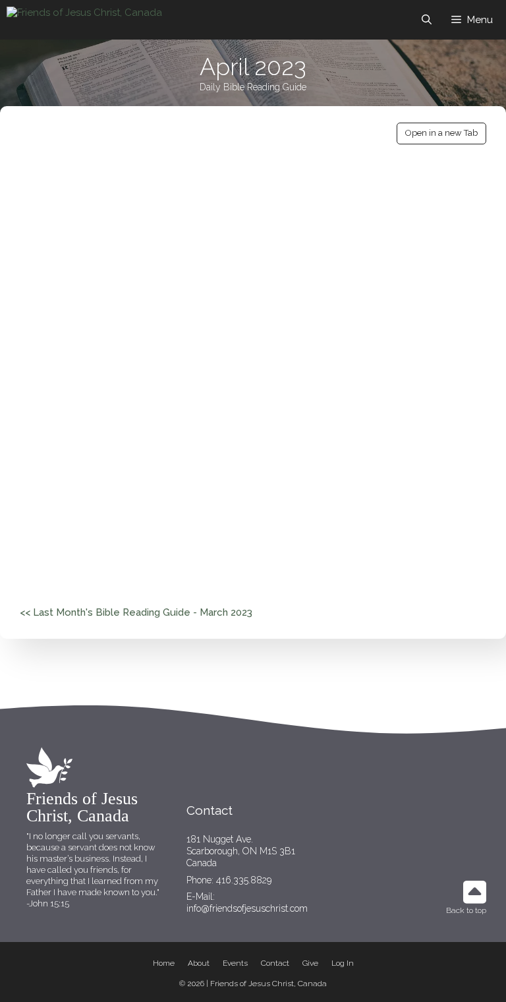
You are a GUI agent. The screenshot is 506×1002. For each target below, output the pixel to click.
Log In (342, 963)
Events (235, 963)
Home (164, 963)
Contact (275, 963)
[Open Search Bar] (426, 20)
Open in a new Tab (441, 133)
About (199, 963)
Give (310, 963)
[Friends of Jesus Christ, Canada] (84, 20)
